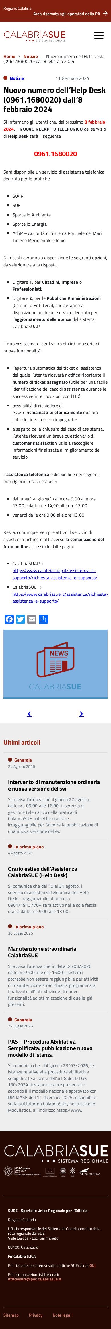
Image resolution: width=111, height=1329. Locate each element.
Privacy (35, 1315)
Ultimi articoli (21, 742)
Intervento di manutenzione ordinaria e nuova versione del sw (54, 785)
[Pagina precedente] (29, 715)
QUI (92, 1265)
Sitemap (11, 1315)
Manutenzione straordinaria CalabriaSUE (42, 952)
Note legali (63, 1315)
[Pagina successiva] (81, 715)
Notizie (31, 56)
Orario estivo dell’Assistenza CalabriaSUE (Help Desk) (42, 871)
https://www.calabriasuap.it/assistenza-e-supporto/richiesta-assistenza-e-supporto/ (55, 574)
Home (9, 56)
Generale (23, 760)
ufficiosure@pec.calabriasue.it (34, 1279)
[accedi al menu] (98, 35)
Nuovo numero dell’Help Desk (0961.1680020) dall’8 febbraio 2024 (54, 99)
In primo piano (29, 846)
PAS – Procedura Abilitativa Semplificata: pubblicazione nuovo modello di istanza (50, 1048)
